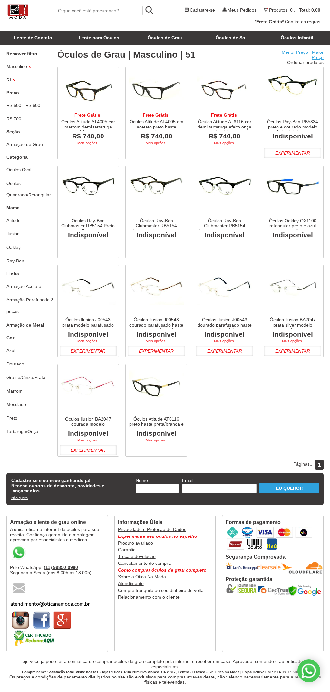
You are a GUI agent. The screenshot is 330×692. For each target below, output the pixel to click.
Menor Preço (295, 52)
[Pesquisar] (148, 10)
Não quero (19, 498)
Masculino (18, 66)
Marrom (14, 390)
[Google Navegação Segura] (306, 590)
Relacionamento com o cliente (149, 597)
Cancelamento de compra (144, 563)
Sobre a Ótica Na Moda (142, 576)
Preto (11, 418)
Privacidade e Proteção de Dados (152, 529)
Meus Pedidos (242, 10)
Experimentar (292, 153)
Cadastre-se (202, 10)
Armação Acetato (23, 286)
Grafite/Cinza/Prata (25, 377)
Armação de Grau (24, 144)
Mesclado (16, 404)
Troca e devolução (137, 556)
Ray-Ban (15, 260)
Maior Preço (318, 55)
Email (187, 480)
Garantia (127, 549)
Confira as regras (302, 21)
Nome (142, 480)
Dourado (15, 363)
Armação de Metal (25, 324)
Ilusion (13, 233)
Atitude (13, 220)
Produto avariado (135, 542)
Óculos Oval (18, 169)
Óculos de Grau (165, 37)
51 (10, 79)
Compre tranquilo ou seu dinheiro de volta (161, 590)
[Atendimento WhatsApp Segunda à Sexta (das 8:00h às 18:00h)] (309, 671)
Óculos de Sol (231, 37)
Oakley (13, 247)
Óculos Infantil (297, 37)
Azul (10, 350)
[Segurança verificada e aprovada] (243, 588)
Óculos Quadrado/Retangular (28, 189)
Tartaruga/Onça (22, 431)
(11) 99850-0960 (61, 567)
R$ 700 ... (16, 118)
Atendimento (131, 583)
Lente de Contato (33, 37)
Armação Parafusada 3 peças (29, 305)
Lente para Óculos (99, 37)
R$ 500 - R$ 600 (23, 105)
